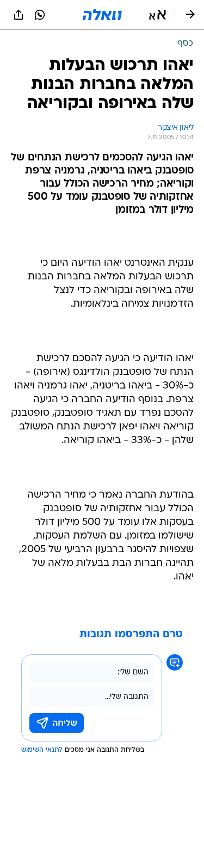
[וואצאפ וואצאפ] (39, 14)
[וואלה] (102, 14)
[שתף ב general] (18, 15)
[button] (157, 15)
